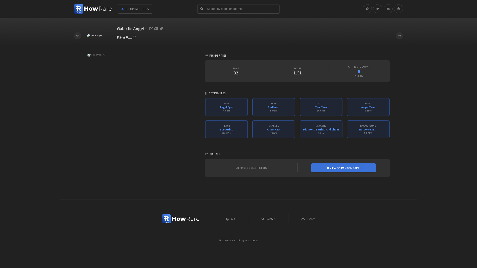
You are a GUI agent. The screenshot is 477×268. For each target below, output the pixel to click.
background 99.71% (368, 129)
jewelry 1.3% (321, 129)
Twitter (270, 219)
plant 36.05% (226, 129)
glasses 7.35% (273, 129)
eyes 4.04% (226, 107)
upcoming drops (136, 9)
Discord (310, 219)
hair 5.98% (274, 107)
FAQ (232, 219)
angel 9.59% (368, 107)
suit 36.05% (321, 107)
